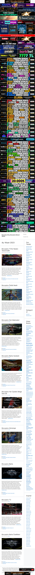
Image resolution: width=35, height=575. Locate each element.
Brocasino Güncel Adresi (6, 421)
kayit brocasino (29, 487)
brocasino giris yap (29, 373)
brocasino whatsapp (28, 448)
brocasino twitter (28, 440)
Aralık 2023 (28, 522)
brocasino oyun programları (29, 414)
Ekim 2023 (28, 525)
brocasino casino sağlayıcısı (29, 359)
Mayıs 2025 (28, 502)
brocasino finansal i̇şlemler (29, 365)
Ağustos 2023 (28, 528)
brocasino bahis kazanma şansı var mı (29, 336)
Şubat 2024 (28, 519)
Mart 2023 (28, 535)
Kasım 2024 (28, 506)
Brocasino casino (5, 278)
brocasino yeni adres (28, 451)
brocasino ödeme (28, 462)
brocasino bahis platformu (29, 339)
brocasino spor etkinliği (28, 430)
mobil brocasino (29, 488)
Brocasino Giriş (25, 236)
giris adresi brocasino (28, 475)
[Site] (17, 59)
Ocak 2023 (28, 538)
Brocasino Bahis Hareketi (10, 356)
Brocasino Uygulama (29, 304)
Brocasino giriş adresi (13, 562)
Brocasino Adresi (29, 246)
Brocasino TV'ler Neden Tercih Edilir (13, 278)
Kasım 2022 (28, 541)
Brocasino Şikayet (29, 469)
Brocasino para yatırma (29, 418)
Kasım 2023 (28, 524)
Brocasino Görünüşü (9, 428)
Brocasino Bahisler (29, 302)
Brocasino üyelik (28, 465)
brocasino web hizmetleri (29, 443)
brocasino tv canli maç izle (29, 435)
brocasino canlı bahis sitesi (29, 354)
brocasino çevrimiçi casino (29, 461)
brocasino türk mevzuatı (28, 442)
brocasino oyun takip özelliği (29, 416)
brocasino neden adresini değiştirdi (29, 413)
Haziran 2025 (28, 500)
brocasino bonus (29, 347)
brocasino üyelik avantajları (29, 467)
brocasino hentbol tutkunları (29, 396)
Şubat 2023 (28, 537)
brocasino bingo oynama (29, 346)
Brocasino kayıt (29, 400)
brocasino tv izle (29, 439)
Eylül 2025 (28, 499)
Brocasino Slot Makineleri (10, 320)
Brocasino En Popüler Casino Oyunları (28, 297)
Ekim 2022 (28, 543)
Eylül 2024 (28, 509)
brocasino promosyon (28, 421)
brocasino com (28, 363)
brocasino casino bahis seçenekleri (28, 357)
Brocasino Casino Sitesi (6, 457)
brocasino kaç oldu (29, 405)
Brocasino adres (28, 328)
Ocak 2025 (28, 505)
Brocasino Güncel (5, 313)
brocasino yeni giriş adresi (29, 458)
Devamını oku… (9, 275)
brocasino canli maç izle (29, 351)
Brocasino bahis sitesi (6, 349)
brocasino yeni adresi (28, 454)
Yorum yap (4, 279)
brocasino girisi (28, 367)
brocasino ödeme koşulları (29, 463)
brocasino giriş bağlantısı (29, 382)
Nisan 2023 (28, 534)
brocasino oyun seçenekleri (29, 415)
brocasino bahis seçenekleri (28, 341)
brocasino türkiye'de (28, 441)
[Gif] (17, 97)
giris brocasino (28, 477)
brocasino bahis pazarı (28, 337)
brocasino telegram (29, 431)
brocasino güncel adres (29, 387)
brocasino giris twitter (29, 370)
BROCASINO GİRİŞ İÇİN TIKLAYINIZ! (17, 35)
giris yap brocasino (28, 480)
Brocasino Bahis (7, 464)
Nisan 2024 (28, 516)
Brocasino (24, 234)
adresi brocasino (28, 325)
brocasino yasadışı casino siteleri (29, 449)
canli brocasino (28, 471)
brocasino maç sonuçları (28, 411)
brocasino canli (28, 348)
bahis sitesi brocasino (29, 326)
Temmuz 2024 (28, 512)
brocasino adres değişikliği (29, 330)
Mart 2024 (28, 518)
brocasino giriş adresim (28, 381)
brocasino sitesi (29, 427)
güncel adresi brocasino (28, 483)
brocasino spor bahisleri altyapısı (28, 429)
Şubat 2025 (28, 503)
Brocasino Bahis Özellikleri (11, 534)
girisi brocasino (29, 478)
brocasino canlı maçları (28, 355)
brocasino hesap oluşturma (29, 397)
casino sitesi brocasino (28, 473)
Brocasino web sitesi (28, 445)
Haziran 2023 (28, 531)
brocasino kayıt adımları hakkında (28, 401)
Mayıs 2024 (28, 515)
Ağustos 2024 (28, 511)
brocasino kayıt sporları (28, 403)
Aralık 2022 (28, 540)
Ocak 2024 (28, 521)
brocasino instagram (28, 399)
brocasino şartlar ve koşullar (29, 470)
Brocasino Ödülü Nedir (9, 285)
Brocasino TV (6, 500)
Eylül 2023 (28, 527)
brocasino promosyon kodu (29, 425)
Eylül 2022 (28, 544)
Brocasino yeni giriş (29, 456)
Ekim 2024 (28, 508)
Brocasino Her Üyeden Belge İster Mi (15, 421)
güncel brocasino (28, 485)
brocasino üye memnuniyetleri (29, 468)
